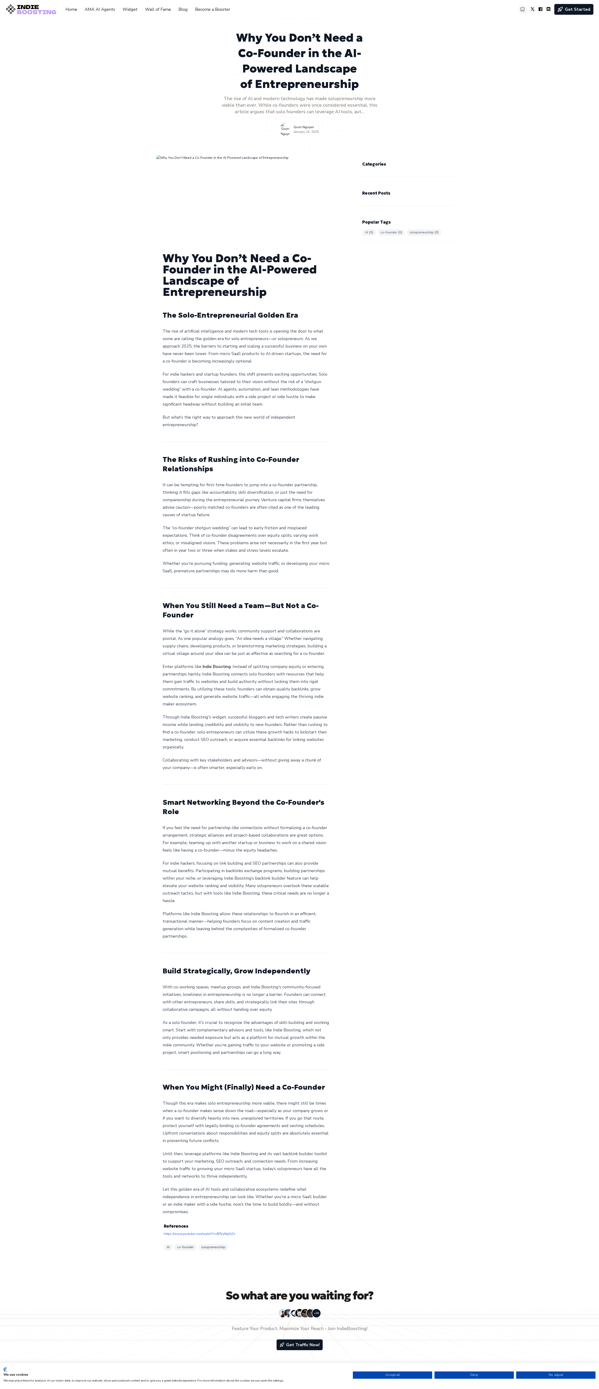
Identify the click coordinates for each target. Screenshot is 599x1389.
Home (71, 9)
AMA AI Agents (100, 9)
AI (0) (369, 232)
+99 (316, 1313)
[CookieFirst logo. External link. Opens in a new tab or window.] (5, 1369)
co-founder (185, 1247)
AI (168, 1247)
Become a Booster (212, 9)
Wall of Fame (158, 9)
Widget (130, 9)
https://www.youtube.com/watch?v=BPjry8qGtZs (199, 1234)
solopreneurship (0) (423, 232)
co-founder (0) (391, 232)
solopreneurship (213, 1247)
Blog (183, 9)
